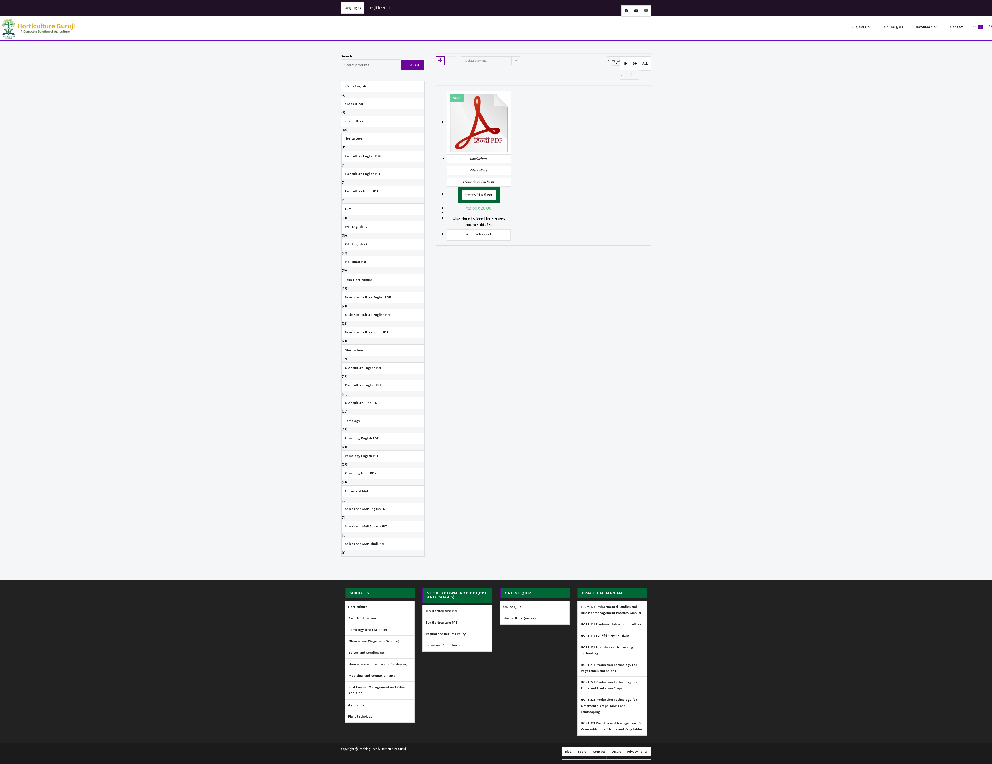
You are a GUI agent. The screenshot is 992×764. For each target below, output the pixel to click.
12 (624, 63)
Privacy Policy (637, 751)
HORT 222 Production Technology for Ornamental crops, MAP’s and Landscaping (609, 706)
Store (582, 751)
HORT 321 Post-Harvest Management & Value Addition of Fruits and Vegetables (611, 726)
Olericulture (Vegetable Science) (373, 641)
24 (634, 63)
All (645, 63)
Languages (352, 8)
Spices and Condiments (366, 653)
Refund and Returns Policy (446, 634)
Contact (599, 751)
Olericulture (478, 170)
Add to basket (479, 234)
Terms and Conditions (443, 645)
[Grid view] (440, 60)
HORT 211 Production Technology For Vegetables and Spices (609, 668)
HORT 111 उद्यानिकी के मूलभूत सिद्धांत (605, 636)
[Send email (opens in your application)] (646, 11)
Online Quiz (512, 607)
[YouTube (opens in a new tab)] (636, 11)
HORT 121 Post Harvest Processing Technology (607, 650)
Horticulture (357, 607)
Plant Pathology (360, 716)
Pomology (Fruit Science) (367, 630)
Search (346, 56)
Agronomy (356, 705)
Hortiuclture (478, 159)
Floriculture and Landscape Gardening (377, 664)
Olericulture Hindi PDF (478, 182)
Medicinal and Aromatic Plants (371, 676)
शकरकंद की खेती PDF (479, 195)
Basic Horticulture (362, 618)
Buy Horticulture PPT (442, 622)
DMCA (616, 751)
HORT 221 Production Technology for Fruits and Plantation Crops (609, 685)
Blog (568, 751)
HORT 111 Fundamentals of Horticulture (611, 624)
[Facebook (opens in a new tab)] (626, 11)
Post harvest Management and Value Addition (376, 690)
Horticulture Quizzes (519, 618)
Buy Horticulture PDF (442, 611)
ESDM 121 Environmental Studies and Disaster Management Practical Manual (611, 610)
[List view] (451, 60)
